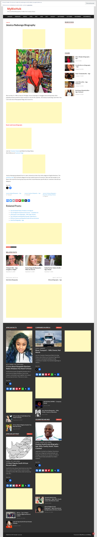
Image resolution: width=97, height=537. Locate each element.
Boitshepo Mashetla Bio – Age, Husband (82, 91)
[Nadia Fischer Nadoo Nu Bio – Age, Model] (53, 266)
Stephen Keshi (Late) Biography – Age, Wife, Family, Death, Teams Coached (47, 446)
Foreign (8, 22)
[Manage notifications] (93, 533)
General (11, 364)
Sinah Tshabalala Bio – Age (82, 73)
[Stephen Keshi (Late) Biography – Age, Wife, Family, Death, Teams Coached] (48, 441)
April (31, 16)
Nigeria (49, 442)
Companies (42, 348)
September (61, 16)
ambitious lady (10, 177)
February (18, 16)
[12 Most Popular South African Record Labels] (19, 460)
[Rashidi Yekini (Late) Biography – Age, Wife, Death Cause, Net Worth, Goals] (39, 497)
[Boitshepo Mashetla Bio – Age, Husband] (69, 90)
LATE (46, 442)
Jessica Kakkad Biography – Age (13, 193)
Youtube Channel (15, 151)
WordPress (82, 534)
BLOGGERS (13, 247)
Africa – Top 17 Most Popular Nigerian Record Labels (23, 514)
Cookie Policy (29, 5)
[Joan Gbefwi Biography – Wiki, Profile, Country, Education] (38, 410)
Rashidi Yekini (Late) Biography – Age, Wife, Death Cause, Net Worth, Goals (53, 499)
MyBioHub (14, 9)
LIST (12, 461)
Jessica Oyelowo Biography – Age (32, 193)
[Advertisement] (34, 38)
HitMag (89, 534)
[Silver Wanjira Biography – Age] (69, 57)
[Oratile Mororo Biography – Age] (69, 65)
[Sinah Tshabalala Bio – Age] (69, 73)
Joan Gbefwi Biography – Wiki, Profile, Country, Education (50, 411)
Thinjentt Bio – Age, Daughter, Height (12, 268)
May (36, 16)
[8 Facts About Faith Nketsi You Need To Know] (9, 416)
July (46, 16)
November (78, 16)
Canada (37, 348)
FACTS (7, 364)
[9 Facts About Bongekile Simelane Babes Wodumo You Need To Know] (19, 363)
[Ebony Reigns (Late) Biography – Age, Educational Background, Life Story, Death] (39, 506)
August (53, 16)
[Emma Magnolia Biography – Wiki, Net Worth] (34, 266)
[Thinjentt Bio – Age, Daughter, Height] (14, 266)
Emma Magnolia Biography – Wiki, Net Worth (33, 268)
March (25, 16)
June (41, 16)
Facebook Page (19, 153)
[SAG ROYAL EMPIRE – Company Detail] (38, 401)
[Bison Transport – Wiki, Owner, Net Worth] (48, 347)
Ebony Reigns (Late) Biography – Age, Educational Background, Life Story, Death (53, 508)
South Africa (20, 364)
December (86, 16)
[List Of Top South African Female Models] (9, 521)
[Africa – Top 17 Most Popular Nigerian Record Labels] (11, 512)
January (9, 16)
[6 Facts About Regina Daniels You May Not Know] (9, 425)
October (69, 16)
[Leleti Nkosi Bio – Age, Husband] (69, 82)
